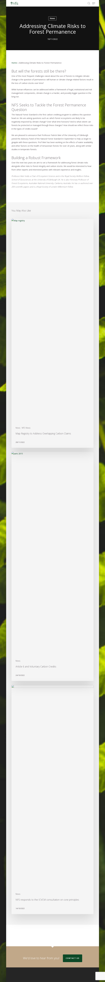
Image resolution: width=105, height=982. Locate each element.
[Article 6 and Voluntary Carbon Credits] (52, 566)
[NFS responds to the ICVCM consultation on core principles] (52, 799)
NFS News (26, 428)
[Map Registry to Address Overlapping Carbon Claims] (52, 333)
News (52, 18)
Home (14, 62)
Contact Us (72, 958)
